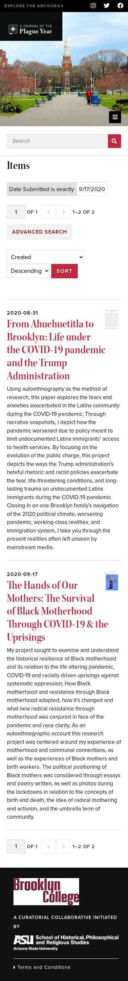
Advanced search (39, 232)
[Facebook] (118, 6)
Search (114, 141)
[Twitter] (107, 6)
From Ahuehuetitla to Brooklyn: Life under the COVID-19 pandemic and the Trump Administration (56, 349)
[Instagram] (93, 6)
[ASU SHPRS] (65, 948)
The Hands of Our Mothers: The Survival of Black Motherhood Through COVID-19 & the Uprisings (57, 611)
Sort (64, 271)
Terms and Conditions (43, 967)
